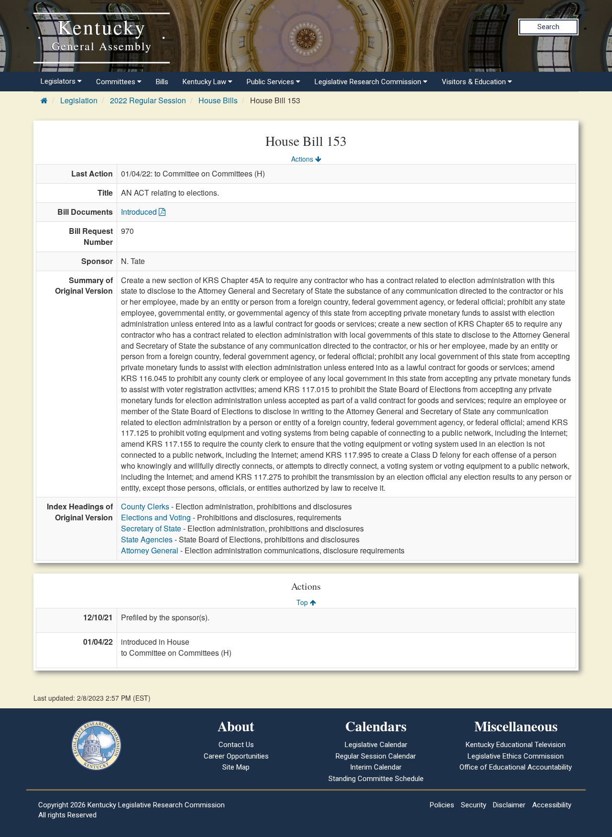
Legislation (79, 100)
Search (548, 26)
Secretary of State (151, 528)
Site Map (236, 767)
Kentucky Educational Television (516, 744)
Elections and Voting (156, 517)
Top (303, 602)
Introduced (140, 211)
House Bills (218, 100)
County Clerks (145, 506)
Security (473, 805)
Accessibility (551, 805)
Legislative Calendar (376, 744)
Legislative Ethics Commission (516, 756)
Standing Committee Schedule (376, 778)
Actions (303, 159)
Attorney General (149, 550)
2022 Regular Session (148, 100)
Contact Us (236, 744)
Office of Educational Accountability (515, 767)
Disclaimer (509, 805)
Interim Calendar (376, 767)
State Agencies (147, 539)
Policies (442, 805)
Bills (162, 81)
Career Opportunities (236, 756)
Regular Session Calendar (376, 756)
